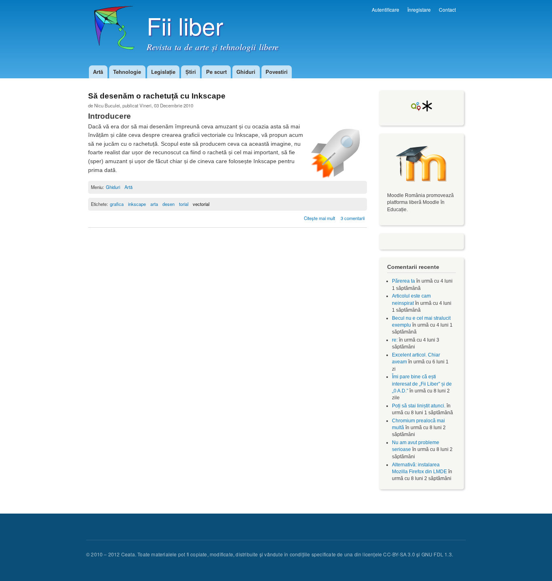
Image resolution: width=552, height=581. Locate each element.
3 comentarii (352, 218)
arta (154, 204)
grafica (117, 204)
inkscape (137, 204)
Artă (98, 72)
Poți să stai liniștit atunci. (418, 406)
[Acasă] (111, 32)
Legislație (163, 72)
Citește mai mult (320, 218)
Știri (190, 72)
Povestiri (276, 72)
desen (168, 204)
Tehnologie (127, 72)
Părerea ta (403, 281)
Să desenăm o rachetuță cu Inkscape (156, 96)
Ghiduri (245, 72)
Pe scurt (216, 72)
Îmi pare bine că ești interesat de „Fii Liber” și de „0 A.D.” (422, 384)
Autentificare (385, 9)
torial (183, 204)
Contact (447, 9)
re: (395, 340)
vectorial (201, 204)
